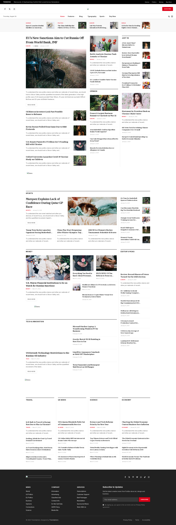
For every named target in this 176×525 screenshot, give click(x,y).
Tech (27, 359)
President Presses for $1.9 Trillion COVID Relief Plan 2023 (131, 85)
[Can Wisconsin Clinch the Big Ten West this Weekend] (146, 210)
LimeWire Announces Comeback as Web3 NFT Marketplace (86, 353)
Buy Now (169, 2)
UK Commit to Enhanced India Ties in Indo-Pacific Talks (71, 449)
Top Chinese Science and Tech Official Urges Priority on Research (103, 439)
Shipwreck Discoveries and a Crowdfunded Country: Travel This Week (38, 458)
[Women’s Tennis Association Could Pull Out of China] (146, 239)
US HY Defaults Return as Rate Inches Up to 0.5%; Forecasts (103, 71)
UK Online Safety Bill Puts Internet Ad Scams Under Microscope (71, 439)
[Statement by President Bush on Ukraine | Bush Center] (136, 101)
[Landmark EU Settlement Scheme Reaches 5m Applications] (146, 343)
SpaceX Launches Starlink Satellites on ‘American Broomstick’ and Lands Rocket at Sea (35, 27)
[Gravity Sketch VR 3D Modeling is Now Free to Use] (110, 343)
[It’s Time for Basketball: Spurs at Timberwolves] (146, 200)
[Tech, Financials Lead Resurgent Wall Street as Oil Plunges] (110, 368)
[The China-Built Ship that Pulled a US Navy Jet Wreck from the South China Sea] (82, 25)
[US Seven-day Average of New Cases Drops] (146, 333)
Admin (36, 46)
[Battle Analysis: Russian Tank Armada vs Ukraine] (104, 44)
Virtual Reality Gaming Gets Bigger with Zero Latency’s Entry (104, 449)
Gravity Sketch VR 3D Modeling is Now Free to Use (86, 340)
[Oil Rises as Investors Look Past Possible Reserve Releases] (80, 115)
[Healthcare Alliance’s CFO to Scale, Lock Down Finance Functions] (76, 287)
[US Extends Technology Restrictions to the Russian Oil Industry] (48, 337)
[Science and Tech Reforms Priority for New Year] (104, 412)
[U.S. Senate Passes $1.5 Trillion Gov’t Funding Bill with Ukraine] (80, 145)
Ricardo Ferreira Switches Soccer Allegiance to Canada (102, 149)
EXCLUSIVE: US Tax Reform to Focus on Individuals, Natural (104, 274)
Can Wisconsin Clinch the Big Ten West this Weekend (130, 209)
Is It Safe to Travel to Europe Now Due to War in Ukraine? (38, 423)
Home (62, 16)
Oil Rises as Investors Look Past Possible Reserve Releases (44, 113)
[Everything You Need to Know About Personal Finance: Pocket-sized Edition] (83, 263)
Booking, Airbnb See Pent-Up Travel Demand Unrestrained (39, 439)
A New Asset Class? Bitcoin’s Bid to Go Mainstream (129, 45)
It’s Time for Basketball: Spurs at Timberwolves (129, 199)
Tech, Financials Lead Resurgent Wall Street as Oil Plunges (86, 366)
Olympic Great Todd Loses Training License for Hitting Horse (130, 219)
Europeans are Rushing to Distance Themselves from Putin (131, 65)
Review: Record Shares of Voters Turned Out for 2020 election (135, 275)
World (124, 23)
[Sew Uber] (88, 9)
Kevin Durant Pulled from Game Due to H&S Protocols (46, 128)
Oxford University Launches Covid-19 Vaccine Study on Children (47, 158)
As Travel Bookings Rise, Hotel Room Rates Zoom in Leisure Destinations (39, 449)
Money (161, 2)
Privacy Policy (140, 505)
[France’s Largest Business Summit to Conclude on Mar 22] (104, 103)
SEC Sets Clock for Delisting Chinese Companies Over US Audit (135, 129)
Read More (31, 105)
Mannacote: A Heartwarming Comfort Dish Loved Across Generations (36, 2)
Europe (92, 23)
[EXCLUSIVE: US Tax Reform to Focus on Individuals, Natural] (106, 263)
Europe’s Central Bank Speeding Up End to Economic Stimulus (135, 138)
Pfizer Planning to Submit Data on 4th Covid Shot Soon (103, 458)
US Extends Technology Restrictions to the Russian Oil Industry (47, 354)
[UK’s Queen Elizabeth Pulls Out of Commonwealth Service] (72, 412)
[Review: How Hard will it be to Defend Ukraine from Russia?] (146, 55)
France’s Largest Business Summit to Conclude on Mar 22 (103, 114)
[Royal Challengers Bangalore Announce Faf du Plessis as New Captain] (146, 229)
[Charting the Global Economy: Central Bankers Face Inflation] (136, 412)
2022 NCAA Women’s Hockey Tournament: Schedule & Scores (102, 231)
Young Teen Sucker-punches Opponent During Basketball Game (38, 231)
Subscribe (167, 9)
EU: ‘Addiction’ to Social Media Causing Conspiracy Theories (130, 292)
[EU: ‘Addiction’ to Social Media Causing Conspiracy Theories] (146, 293)
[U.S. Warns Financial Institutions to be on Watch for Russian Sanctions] (48, 267)
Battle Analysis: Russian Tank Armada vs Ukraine (103, 55)
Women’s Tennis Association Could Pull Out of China (130, 238)
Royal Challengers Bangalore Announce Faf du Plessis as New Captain (130, 229)
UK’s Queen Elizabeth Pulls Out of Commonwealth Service (71, 423)
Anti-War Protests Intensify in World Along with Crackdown (98, 27)
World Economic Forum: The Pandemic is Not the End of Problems (136, 458)
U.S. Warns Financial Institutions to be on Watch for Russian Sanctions (46, 284)
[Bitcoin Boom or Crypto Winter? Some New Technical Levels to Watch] (76, 297)
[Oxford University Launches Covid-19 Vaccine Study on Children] (80, 160)
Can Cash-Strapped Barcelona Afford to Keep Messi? (104, 140)
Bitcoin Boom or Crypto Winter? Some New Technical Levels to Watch (97, 296)
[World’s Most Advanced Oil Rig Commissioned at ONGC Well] (146, 303)
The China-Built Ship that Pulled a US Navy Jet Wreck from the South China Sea (67, 27)
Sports (102, 16)
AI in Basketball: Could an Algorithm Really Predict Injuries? (102, 131)
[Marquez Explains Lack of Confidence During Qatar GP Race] (92, 211)
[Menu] (172, 16)
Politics (154, 2)
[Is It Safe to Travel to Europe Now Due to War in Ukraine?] (40, 412)
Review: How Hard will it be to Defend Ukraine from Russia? (130, 55)
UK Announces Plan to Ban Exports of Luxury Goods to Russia (71, 458)
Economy (125, 427)
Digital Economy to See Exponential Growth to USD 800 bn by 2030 (134, 449)
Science (28, 23)
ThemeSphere (53, 520)
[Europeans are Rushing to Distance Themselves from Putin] (146, 65)
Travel (28, 427)
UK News (60, 427)
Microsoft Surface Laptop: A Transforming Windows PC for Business (85, 329)
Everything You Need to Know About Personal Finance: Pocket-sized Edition (82, 274)
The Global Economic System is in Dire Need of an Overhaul (135, 439)
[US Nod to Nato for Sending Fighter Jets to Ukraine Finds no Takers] (146, 25)
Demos (147, 2)
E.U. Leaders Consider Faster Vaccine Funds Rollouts (103, 81)
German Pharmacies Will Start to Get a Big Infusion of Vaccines (131, 75)
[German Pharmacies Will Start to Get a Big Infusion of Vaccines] (146, 75)
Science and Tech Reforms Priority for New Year (101, 423)
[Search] (169, 16)
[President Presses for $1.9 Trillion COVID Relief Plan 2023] (146, 85)
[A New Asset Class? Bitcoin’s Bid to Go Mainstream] (146, 45)
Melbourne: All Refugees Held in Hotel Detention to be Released (130, 312)
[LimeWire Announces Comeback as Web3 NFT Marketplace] (110, 355)
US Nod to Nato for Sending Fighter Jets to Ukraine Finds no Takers (131, 27)
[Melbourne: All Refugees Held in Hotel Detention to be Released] (146, 313)
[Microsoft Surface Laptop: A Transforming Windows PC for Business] (110, 330)
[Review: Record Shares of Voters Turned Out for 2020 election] (135, 263)
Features (71, 16)
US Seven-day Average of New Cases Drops (130, 332)
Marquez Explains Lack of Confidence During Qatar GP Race (44, 203)
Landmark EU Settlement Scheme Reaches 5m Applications (130, 342)
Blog (81, 16)
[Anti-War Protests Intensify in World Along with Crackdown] (114, 25)
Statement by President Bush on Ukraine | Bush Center (136, 112)
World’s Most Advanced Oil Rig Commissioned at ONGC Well (130, 302)
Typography (92, 16)
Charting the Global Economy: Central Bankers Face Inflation (135, 423)
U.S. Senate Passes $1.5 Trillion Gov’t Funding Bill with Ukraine (47, 143)
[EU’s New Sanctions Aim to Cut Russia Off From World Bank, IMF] (56, 68)
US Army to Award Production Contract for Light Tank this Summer (129, 322)
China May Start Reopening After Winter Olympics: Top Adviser (69, 231)
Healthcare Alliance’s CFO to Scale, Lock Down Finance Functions (98, 286)
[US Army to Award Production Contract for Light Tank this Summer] (146, 323)
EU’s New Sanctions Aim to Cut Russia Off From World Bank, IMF (55, 40)
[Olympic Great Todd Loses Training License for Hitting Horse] (146, 220)
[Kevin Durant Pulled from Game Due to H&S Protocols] (80, 130)
